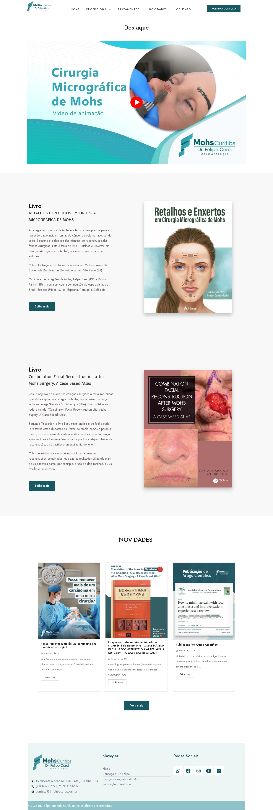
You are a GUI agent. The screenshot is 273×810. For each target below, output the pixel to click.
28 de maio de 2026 (52, 653)
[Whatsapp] (178, 770)
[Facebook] (188, 770)
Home (75, 9)
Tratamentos (129, 9)
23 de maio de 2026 (119, 659)
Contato (183, 9)
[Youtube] (208, 770)
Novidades (158, 9)
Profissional (97, 9)
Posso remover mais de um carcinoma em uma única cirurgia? (68, 645)
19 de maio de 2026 (187, 651)
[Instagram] (198, 770)
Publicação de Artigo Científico (197, 645)
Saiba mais (50, 677)
